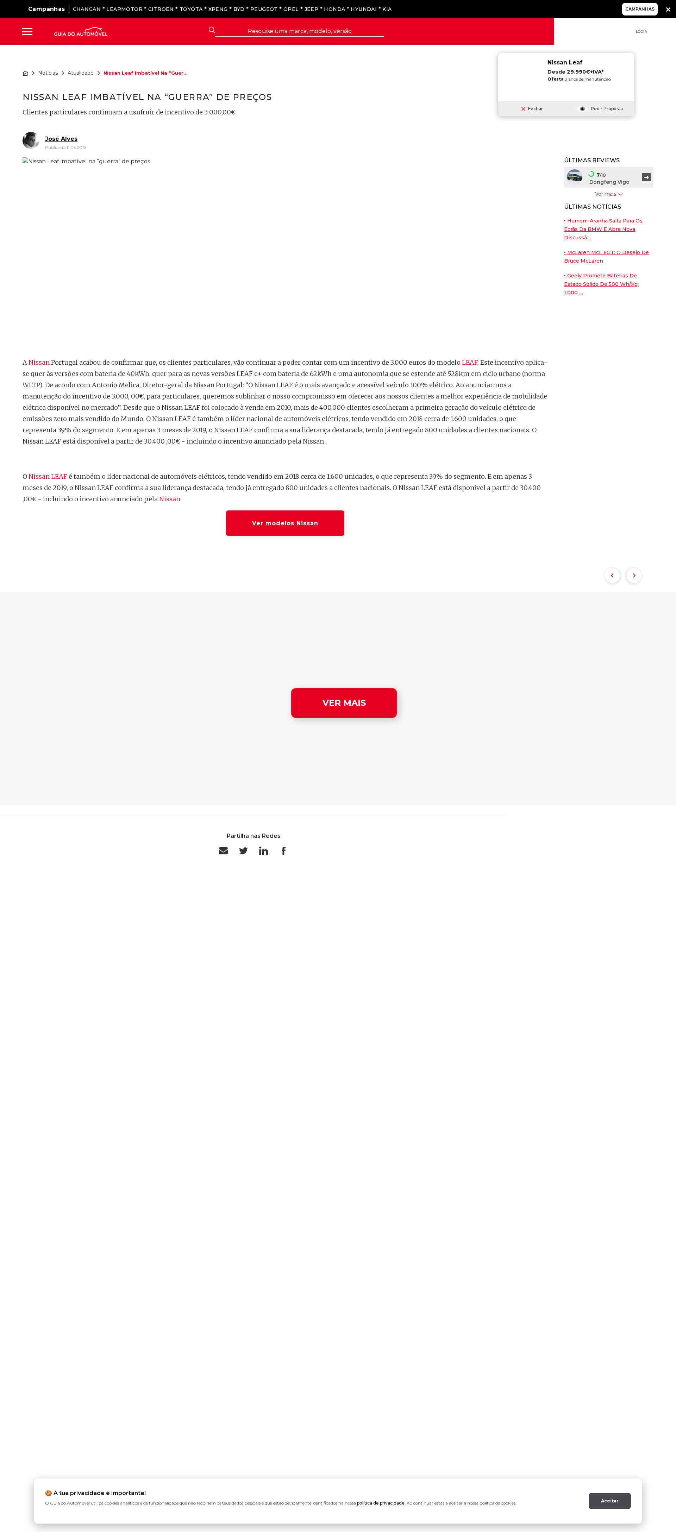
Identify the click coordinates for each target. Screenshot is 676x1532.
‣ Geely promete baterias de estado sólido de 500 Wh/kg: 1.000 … (601, 284)
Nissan (39, 362)
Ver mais (344, 703)
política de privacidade (381, 1503)
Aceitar (610, 1500)
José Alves (61, 139)
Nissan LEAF (48, 476)
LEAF (469, 362)
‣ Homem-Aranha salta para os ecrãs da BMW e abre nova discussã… (603, 229)
